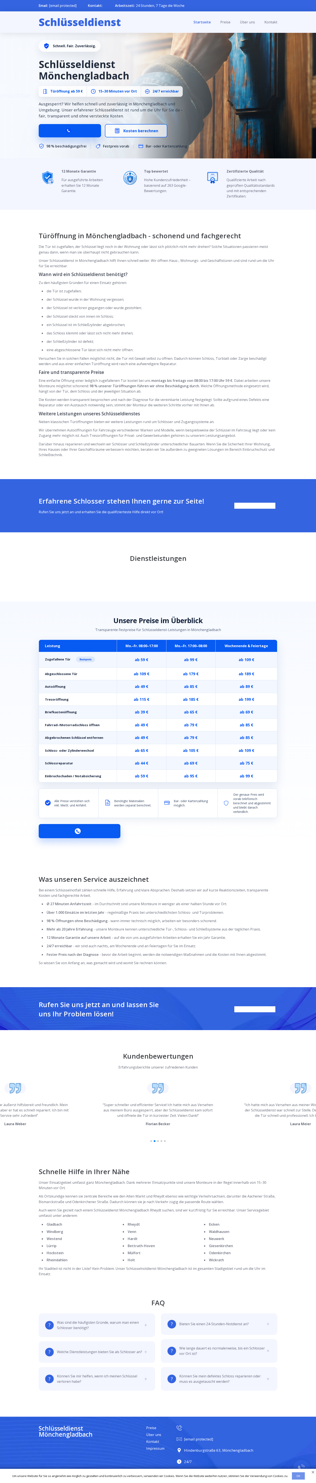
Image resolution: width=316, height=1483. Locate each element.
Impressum (155, 1448)
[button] (151, 1141)
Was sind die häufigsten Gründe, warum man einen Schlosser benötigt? (98, 1325)
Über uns (247, 22)
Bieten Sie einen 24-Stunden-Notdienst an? (214, 1324)
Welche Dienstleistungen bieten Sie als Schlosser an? (99, 1351)
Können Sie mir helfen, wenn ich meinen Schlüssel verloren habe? (97, 1379)
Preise (225, 22)
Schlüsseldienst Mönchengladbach (66, 1431)
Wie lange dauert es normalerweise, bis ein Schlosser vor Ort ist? (222, 1351)
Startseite (202, 22)
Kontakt (270, 22)
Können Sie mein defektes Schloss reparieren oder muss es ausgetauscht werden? (220, 1379)
